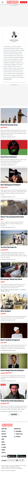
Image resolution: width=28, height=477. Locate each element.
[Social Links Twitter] (11, 460)
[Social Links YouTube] (17, 460)
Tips (10, 465)
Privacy (24, 465)
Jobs (13, 465)
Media (2, 439)
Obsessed (3, 434)
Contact (7, 465)
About (2, 465)
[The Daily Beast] (12, 2)
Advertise (17, 465)
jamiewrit (14, 41)
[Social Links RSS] (20, 460)
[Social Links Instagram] (14, 460)
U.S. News (3, 447)
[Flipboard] (23, 460)
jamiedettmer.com (8, 78)
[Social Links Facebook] (8, 460)
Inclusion (17, 466)
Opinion (3, 450)
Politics (3, 431)
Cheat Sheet (4, 428)
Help (21, 465)
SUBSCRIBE (23, 2)
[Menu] (3, 2)
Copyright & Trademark (16, 468)
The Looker (4, 436)
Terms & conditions (6, 468)
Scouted (3, 452)
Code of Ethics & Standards (7, 466)
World (3, 442)
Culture (3, 444)
